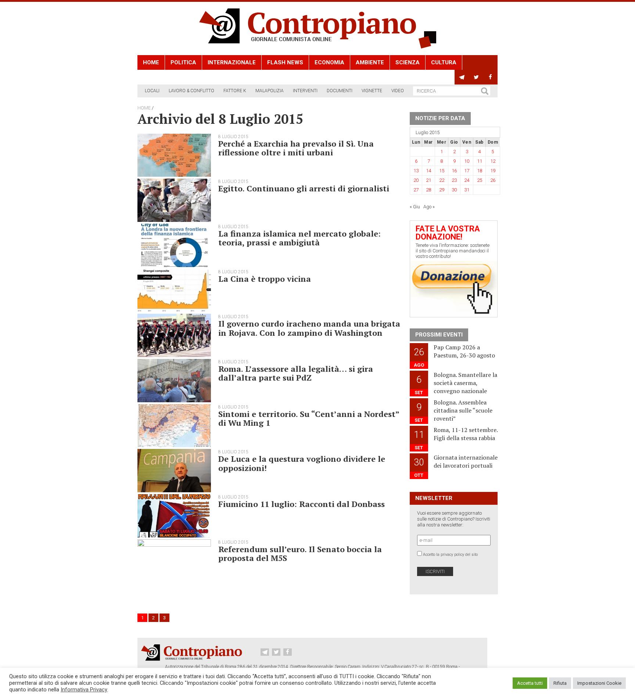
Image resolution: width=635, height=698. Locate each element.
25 (479, 180)
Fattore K (234, 90)
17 (466, 170)
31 (466, 190)
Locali (152, 90)
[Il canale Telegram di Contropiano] (462, 77)
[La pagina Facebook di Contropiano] (490, 77)
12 (492, 161)
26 (492, 180)
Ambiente (370, 62)
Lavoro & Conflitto (191, 90)
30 (454, 190)
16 (454, 170)
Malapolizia (269, 90)
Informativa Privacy (84, 689)
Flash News (285, 62)
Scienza (407, 62)
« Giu (415, 206)
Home (151, 62)
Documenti (339, 90)
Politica (183, 62)
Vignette (372, 90)
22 (441, 180)
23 (454, 180)
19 (492, 170)
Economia (329, 62)
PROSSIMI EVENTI (439, 334)
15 (441, 170)
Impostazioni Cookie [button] (599, 683)
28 (428, 190)
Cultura (443, 62)
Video (397, 90)
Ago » (429, 206)
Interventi (305, 90)
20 (416, 180)
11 (479, 161)
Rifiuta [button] (560, 683)
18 (479, 170)
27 (416, 190)
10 (466, 161)
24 (466, 180)
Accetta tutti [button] (530, 683)
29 (441, 190)
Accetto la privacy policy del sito (450, 554)
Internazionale (232, 62)
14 (428, 170)
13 (416, 170)
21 (428, 180)
